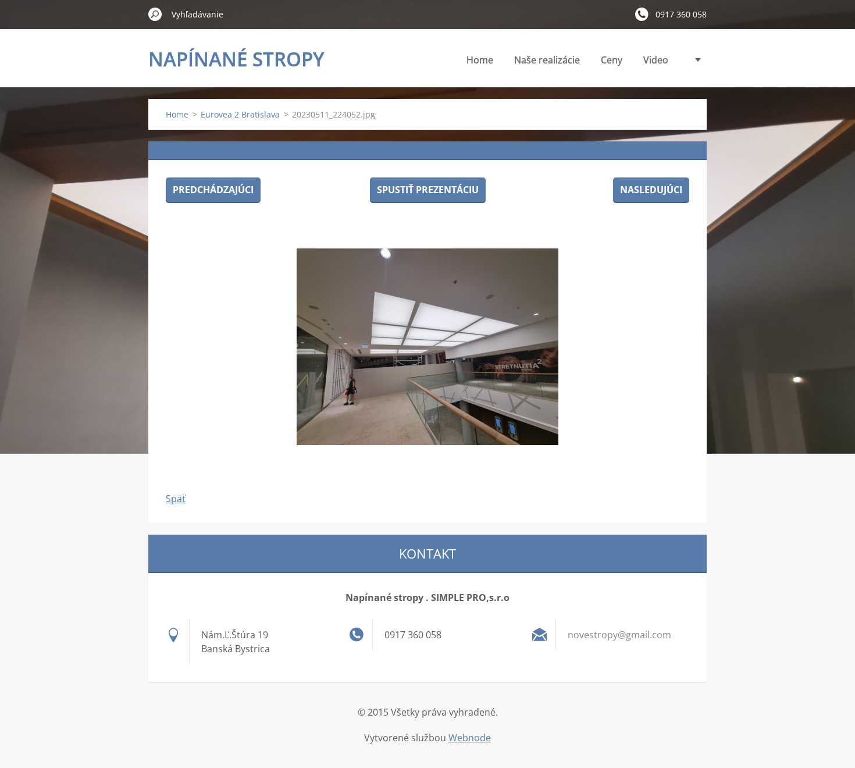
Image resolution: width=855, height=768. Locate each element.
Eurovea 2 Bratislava (240, 114)
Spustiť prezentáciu (428, 189)
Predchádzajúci (213, 189)
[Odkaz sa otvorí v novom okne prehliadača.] (427, 347)
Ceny (611, 60)
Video (655, 60)
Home (479, 60)
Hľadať (155, 13)
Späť (176, 498)
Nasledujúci (651, 189)
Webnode (469, 737)
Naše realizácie (547, 60)
